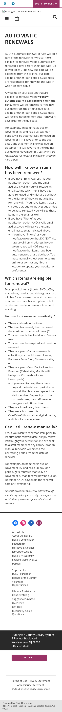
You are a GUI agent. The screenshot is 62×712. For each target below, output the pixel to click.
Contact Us (29, 657)
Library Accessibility (23, 555)
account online (34, 441)
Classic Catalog (20, 594)
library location (45, 445)
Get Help (17, 606)
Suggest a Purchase (23, 598)
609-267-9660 (20, 646)
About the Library (22, 535)
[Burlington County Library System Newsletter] (39, 523)
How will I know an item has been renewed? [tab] (28, 170)
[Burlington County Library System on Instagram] (23, 523)
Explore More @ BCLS (24, 559)
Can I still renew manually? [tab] (31, 427)
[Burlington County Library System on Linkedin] (31, 523)
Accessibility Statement (30, 685)
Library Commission (23, 539)
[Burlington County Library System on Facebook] (15, 523)
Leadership (18, 543)
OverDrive (18, 602)
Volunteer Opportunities (20, 583)
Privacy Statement (39, 680)
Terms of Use (19, 680)
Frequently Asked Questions (22, 612)
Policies (16, 563)
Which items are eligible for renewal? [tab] (28, 280)
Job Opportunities (22, 551)
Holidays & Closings (23, 547)
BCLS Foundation (21, 573)
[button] (4, 3)
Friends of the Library (24, 577)
